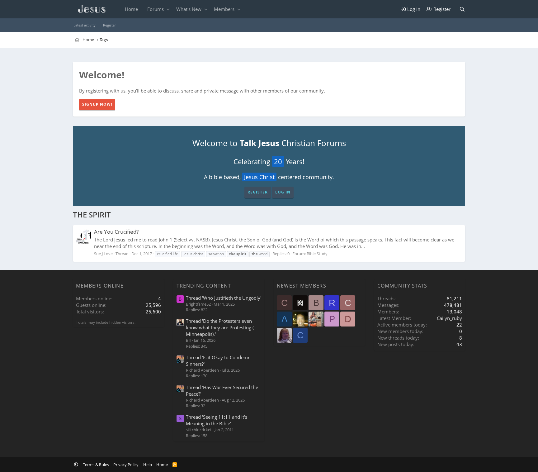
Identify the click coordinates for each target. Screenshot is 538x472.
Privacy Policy (126, 464)
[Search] (462, 9)
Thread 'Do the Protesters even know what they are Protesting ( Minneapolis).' (220, 327)
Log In (282, 192)
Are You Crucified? (116, 231)
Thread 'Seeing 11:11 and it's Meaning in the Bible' (216, 420)
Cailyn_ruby (449, 318)
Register (109, 25)
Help (147, 464)
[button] (168, 9)
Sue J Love (103, 253)
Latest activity (84, 25)
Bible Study (317, 253)
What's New (188, 9)
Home (131, 9)
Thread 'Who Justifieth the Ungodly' (223, 298)
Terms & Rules (96, 464)
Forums (155, 9)
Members (224, 9)
